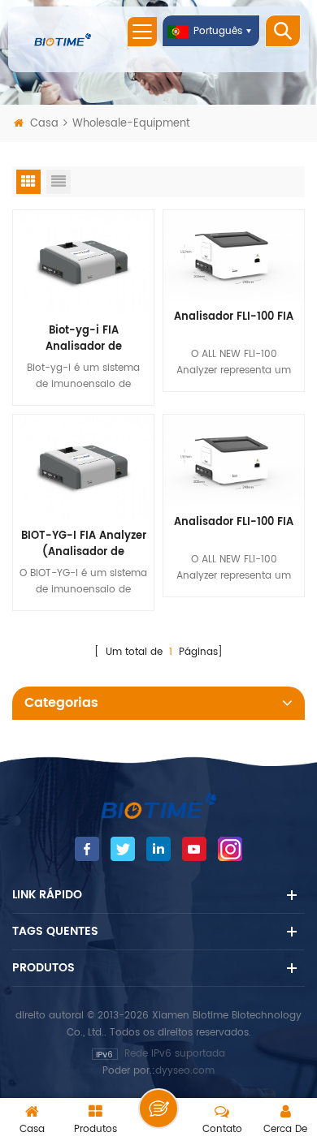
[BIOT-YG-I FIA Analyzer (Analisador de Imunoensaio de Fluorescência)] (83, 467)
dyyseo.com (185, 1071)
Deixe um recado (158, 1108)
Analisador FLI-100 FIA (233, 317)
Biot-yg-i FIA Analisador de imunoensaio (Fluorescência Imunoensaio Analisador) (83, 339)
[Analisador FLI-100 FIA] (233, 255)
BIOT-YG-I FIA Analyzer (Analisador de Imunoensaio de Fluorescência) (83, 544)
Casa (44, 123)
